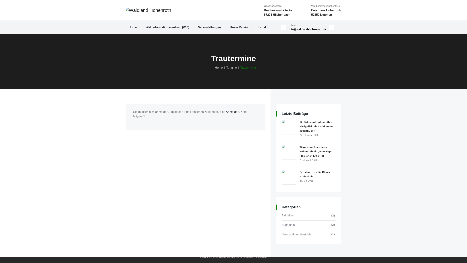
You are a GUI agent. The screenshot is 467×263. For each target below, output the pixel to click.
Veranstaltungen (209, 27)
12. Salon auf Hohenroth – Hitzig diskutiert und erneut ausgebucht (317, 126)
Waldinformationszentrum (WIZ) (167, 27)
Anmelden (232, 111)
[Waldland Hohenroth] (148, 10)
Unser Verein (239, 27)
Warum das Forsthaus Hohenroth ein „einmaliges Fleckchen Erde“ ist (316, 151)
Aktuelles (288, 215)
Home (133, 27)
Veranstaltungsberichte (296, 234)
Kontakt (262, 27)
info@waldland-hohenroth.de (307, 29)
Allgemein (288, 224)
